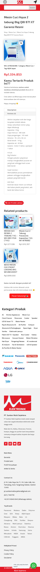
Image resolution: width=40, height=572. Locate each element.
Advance (7, 524)
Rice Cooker (25, 335)
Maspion (7, 517)
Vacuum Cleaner (18, 338)
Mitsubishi (7, 534)
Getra (30, 530)
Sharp (17, 514)
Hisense (31, 527)
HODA (16, 534)
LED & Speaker (32, 345)
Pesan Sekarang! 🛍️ (20, 296)
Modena (17, 510)
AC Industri (6, 345)
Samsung (22, 530)
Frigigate (15, 537)
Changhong (8, 520)
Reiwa (6, 527)
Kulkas (34, 335)
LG (26, 517)
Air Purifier (22, 325)
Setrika (4, 331)
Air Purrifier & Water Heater (11, 348)
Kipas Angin (27, 328)
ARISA (23, 537)
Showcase (18, 318)
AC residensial (32, 341)
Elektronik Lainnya (15, 331)
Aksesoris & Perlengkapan (11, 328)
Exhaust (31, 325)
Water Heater (20, 321)
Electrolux (22, 527)
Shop (5, 32)
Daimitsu (28, 524)
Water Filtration (31, 338)
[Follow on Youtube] (14, 443)
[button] (21, 43)
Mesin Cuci (12, 32)
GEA (11, 514)
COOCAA (7, 537)
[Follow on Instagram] (10, 443)
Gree (5, 514)
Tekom (29, 534)
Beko (21, 517)
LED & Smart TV (7, 321)
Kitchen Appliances (13, 315)
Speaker (34, 318)
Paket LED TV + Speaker (10, 335)
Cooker (26, 318)
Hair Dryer (5, 341)
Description (11, 110)
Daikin (24, 510)
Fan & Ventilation (18, 345)
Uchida (14, 530)
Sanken (6, 530)
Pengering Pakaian (17, 341)
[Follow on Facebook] (6, 443)
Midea (15, 517)
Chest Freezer (7, 318)
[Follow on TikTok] (19, 443)
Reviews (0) (11, 113)
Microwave (6, 338)
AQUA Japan (11, 68)
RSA (15, 520)
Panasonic (7, 510)
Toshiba (22, 520)
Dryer (36, 328)
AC (3, 315)
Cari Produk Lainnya (15, 203)
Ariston (13, 527)
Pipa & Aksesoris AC (9, 325)
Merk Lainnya (17, 524)
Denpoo (30, 520)
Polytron (32, 510)
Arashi (22, 534)
